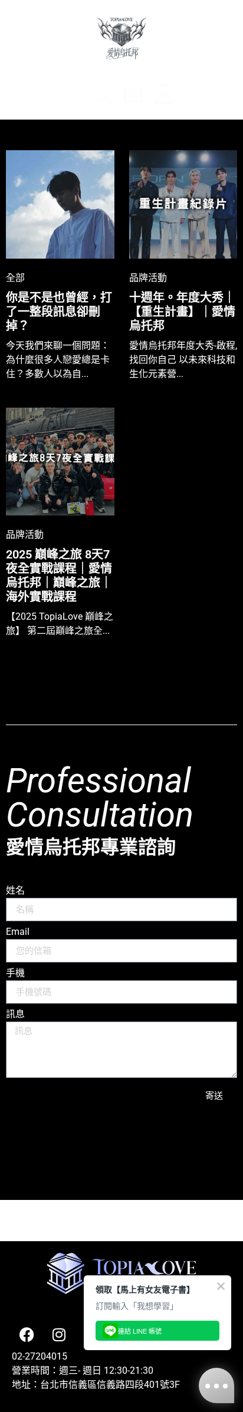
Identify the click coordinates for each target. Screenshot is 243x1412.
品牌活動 (148, 277)
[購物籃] (198, 96)
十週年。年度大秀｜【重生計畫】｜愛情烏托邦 (182, 311)
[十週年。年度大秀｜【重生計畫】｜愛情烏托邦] (183, 204)
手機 (15, 973)
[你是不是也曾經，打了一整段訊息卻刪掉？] (60, 204)
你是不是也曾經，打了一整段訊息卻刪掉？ (59, 311)
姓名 (15, 891)
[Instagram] (59, 1335)
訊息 (15, 1015)
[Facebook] (26, 1335)
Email (17, 932)
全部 (15, 277)
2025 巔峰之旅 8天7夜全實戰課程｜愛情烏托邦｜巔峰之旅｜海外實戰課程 (59, 575)
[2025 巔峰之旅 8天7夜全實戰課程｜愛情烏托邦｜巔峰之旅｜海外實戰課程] (60, 462)
